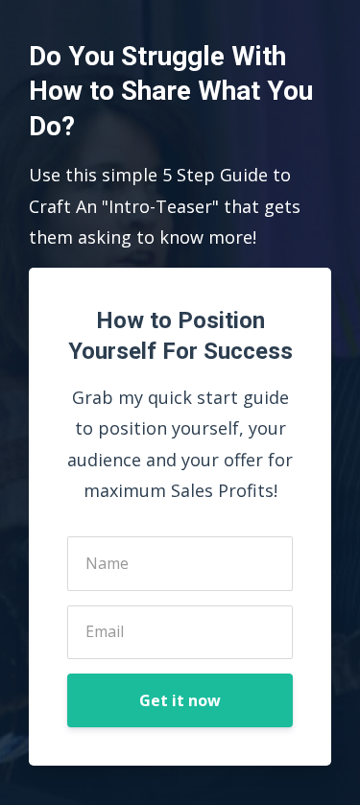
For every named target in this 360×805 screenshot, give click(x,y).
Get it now (180, 700)
